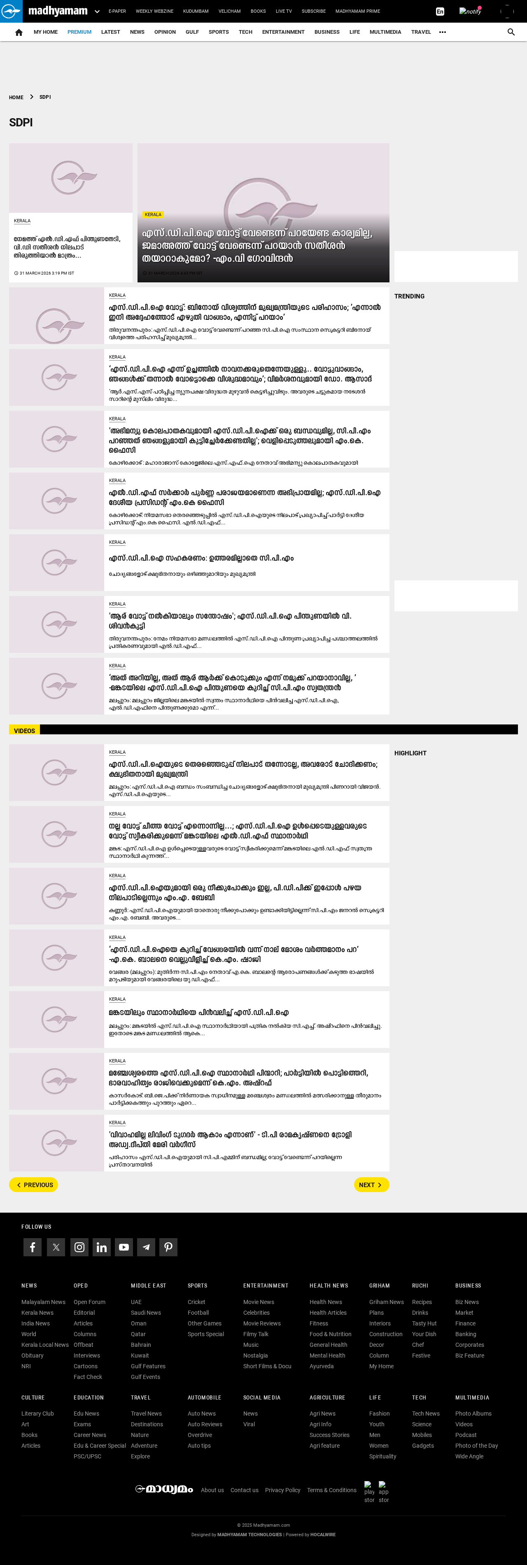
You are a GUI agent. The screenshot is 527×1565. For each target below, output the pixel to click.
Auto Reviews (205, 1424)
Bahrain (141, 1344)
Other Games (205, 1323)
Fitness (319, 1323)
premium (79, 32)
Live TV (284, 11)
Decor (376, 1344)
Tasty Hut (424, 1323)
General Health (328, 1344)
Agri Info (320, 1424)
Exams (82, 1424)
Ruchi (420, 1286)
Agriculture (327, 1398)
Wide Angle (469, 1456)
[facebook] (32, 1246)
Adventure (144, 1445)
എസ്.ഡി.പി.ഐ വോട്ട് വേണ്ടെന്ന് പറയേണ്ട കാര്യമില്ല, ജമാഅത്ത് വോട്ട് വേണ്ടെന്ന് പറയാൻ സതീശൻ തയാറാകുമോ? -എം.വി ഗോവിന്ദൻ (257, 246)
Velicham (230, 11)
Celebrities (256, 1312)
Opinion (165, 32)
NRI (26, 1366)
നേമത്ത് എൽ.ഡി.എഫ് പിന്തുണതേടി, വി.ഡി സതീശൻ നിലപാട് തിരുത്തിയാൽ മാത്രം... (67, 248)
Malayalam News (43, 1302)
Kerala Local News (45, 1344)
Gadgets (423, 1445)
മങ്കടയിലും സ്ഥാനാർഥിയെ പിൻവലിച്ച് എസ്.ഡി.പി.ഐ (199, 1013)
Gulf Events (145, 1377)
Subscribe (314, 11)
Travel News (146, 1413)
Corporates (469, 1344)
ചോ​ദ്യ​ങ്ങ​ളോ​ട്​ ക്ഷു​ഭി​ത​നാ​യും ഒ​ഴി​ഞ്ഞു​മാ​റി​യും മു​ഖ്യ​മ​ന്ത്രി (182, 574)
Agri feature (325, 1445)
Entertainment (283, 32)
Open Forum (89, 1302)
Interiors (380, 1323)
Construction (386, 1334)
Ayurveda (322, 1366)
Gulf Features (148, 1366)
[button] (11, 11)
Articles (83, 1323)
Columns (85, 1334)
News (137, 32)
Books (258, 11)
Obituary (32, 1355)
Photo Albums (473, 1413)
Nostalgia (255, 1355)
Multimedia (385, 32)
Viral (249, 1424)
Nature (140, 1435)
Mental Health (327, 1355)
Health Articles (328, 1312)
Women (379, 1445)
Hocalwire (323, 1534)
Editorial (84, 1312)
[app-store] (385, 1492)
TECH (245, 32)
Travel (421, 32)
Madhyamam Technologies (249, 1534)
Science (421, 1424)
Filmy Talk (255, 1334)
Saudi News (146, 1312)
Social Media (262, 1398)
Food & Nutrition (331, 1334)
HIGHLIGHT (410, 753)
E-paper (117, 11)
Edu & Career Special (100, 1445)
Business (327, 32)
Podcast (466, 1435)
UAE (136, 1302)
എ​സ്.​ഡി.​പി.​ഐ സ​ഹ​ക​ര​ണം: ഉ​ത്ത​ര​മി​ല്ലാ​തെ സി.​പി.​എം (201, 558)
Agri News (323, 1413)
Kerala (153, 214)
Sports (219, 32)
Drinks (420, 1312)
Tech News (426, 1413)
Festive (421, 1355)
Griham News (386, 1302)
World (28, 1334)
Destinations (147, 1424)
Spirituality (382, 1456)
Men (374, 1435)
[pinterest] (168, 1246)
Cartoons (86, 1366)
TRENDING (409, 296)
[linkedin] (102, 1246)
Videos (464, 1424)
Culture (33, 1398)
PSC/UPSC (87, 1456)
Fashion (379, 1413)
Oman (139, 1323)
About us (212, 1490)
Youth (377, 1424)
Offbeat (83, 1344)
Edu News (86, 1413)
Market (464, 1312)
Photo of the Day (476, 1445)
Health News (329, 1286)
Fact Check (88, 1377)
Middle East (148, 1286)
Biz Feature (469, 1355)
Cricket (196, 1302)
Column (379, 1355)
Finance (465, 1323)
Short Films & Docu (267, 1366)
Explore (140, 1456)
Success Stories (330, 1435)
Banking (465, 1334)
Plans (376, 1312)
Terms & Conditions (332, 1490)
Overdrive (200, 1435)
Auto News (202, 1413)
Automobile (205, 1398)
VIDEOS (24, 731)
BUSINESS (468, 1286)
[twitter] (56, 1246)
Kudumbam (196, 11)
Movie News (258, 1302)
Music (251, 1344)
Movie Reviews (262, 1323)
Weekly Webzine (154, 11)
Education (89, 1398)
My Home (46, 32)
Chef (418, 1344)
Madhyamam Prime (358, 11)
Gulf (192, 32)
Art (25, 1424)
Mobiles (422, 1435)
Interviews (87, 1355)
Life (355, 32)
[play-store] (371, 1492)
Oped (81, 1286)
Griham (379, 1286)
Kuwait (140, 1355)
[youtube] (124, 1246)
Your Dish (424, 1334)
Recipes (422, 1302)
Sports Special (206, 1334)
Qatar (138, 1334)
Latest (110, 32)
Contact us (245, 1490)
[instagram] (79, 1246)
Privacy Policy (283, 1490)
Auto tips (199, 1445)
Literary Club (37, 1413)
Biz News (467, 1302)
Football (198, 1312)
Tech (419, 1398)
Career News (90, 1435)
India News (35, 1323)
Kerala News (37, 1312)
